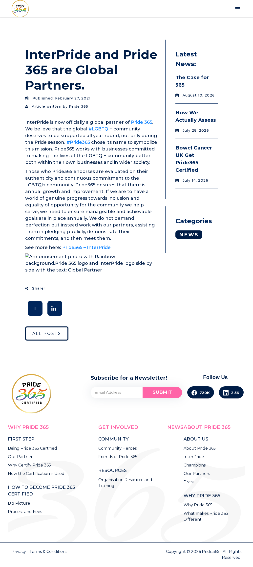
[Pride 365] (21, 8)
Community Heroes (117, 448)
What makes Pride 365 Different (206, 516)
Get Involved (118, 427)
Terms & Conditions (48, 551)
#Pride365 (78, 142)
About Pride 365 (207, 427)
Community (113, 439)
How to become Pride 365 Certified (41, 491)
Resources (112, 470)
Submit (162, 392)
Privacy (19, 551)
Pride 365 (141, 122)
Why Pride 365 (28, 427)
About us (196, 439)
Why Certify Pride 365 (29, 465)
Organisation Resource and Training (125, 482)
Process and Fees (25, 511)
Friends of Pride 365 (117, 456)
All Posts (46, 333)
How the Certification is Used (36, 473)
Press (189, 482)
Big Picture (19, 503)
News (189, 235)
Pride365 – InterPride (86, 247)
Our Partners (21, 456)
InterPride (194, 456)
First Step (21, 439)
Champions (195, 465)
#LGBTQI (99, 129)
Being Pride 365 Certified (32, 448)
